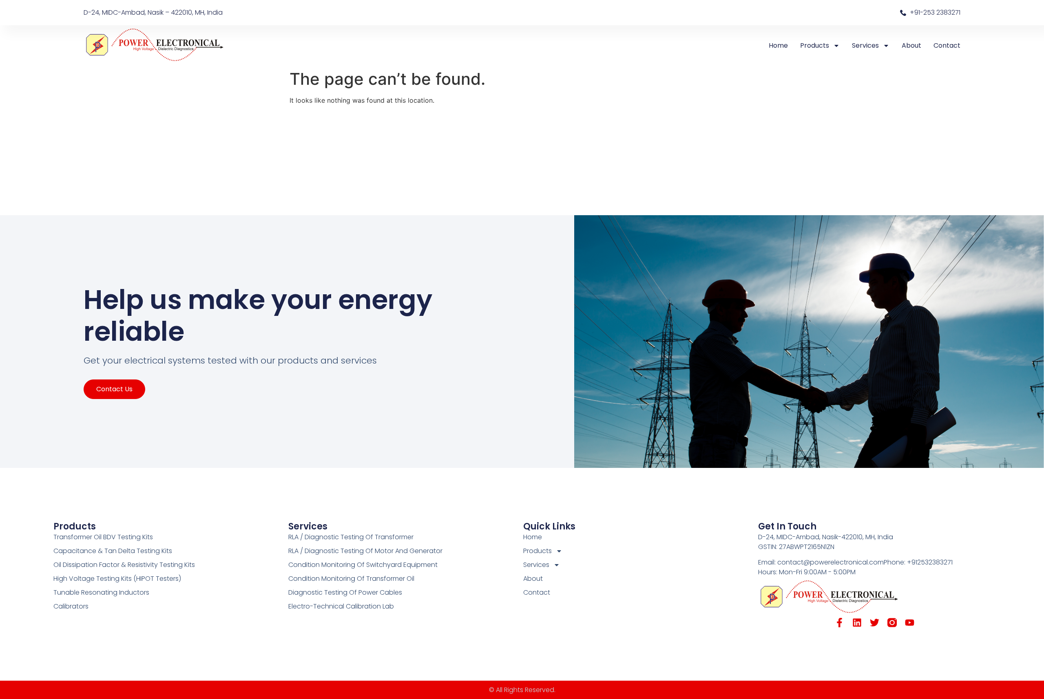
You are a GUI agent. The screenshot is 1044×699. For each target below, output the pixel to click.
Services (865, 45)
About (911, 45)
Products (814, 45)
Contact (946, 45)
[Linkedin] (857, 622)
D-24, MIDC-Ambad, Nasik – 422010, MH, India (153, 12)
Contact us (114, 389)
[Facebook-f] (839, 622)
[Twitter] (874, 622)
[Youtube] (909, 622)
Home (778, 45)
